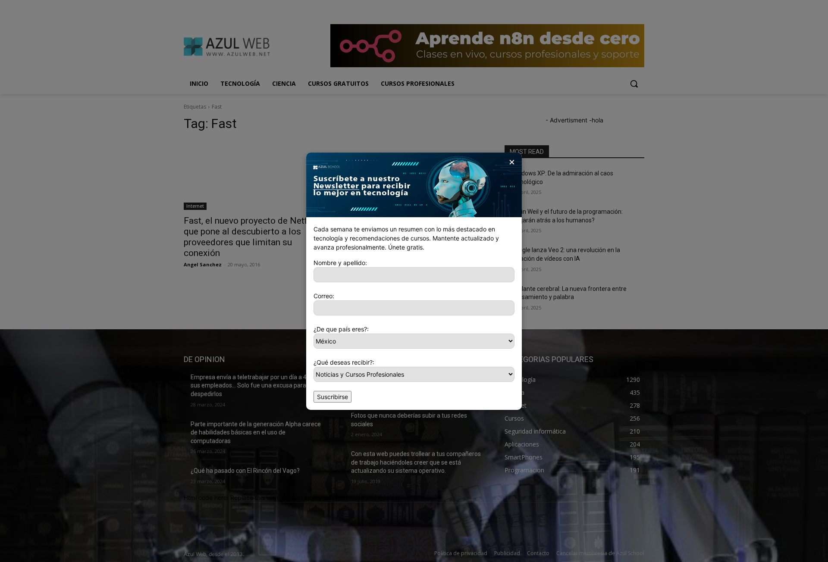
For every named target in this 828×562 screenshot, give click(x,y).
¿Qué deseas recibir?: (344, 362)
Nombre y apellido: (340, 262)
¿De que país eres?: (341, 329)
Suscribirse (332, 396)
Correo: (324, 296)
